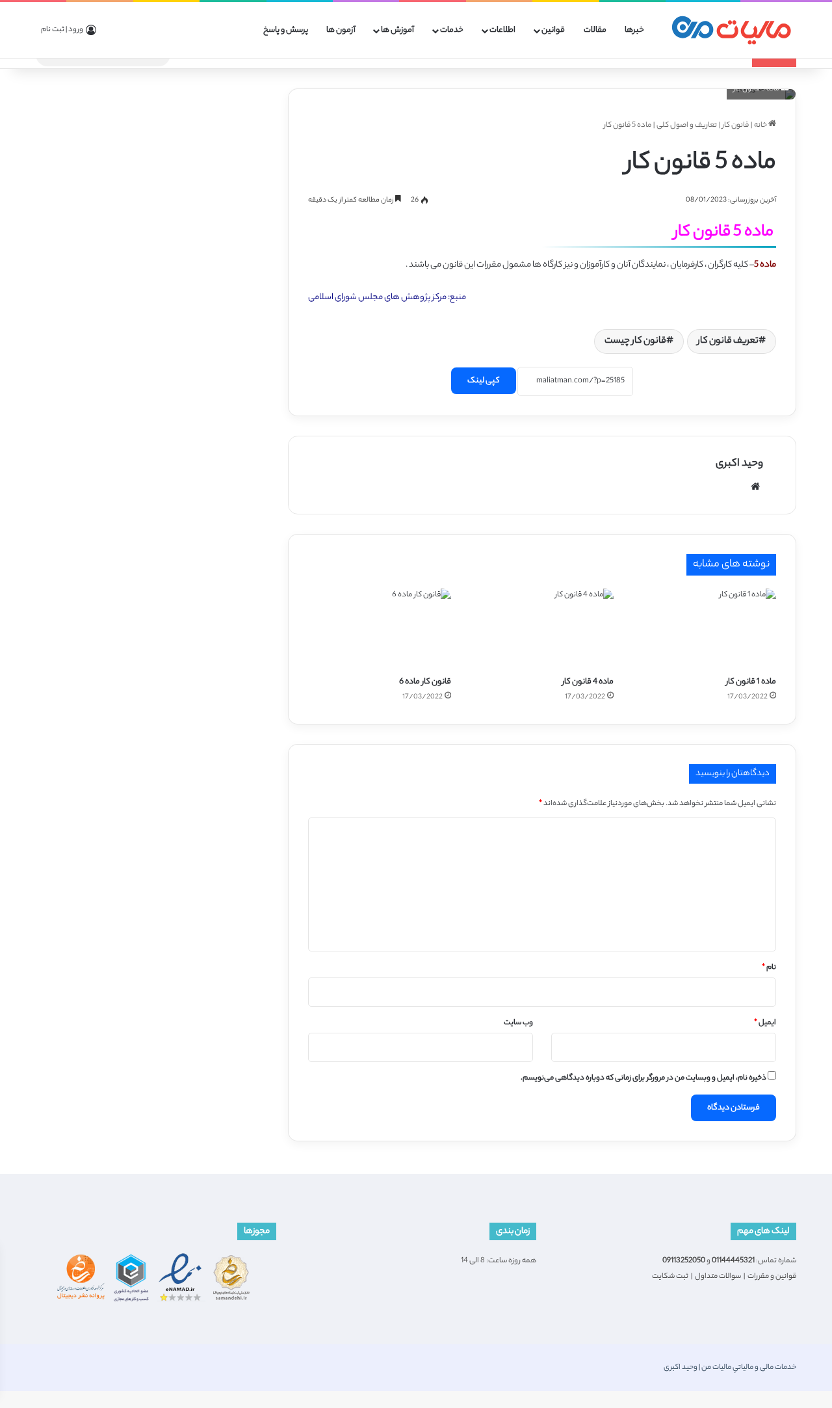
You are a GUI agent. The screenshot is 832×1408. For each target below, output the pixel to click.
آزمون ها (341, 30)
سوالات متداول (718, 1276)
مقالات (595, 30)
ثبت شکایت (670, 1276)
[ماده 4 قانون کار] (542, 629)
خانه (761, 125)
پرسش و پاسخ (285, 30)
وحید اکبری (739, 464)
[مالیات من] (731, 30)
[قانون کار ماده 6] (379, 629)
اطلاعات (502, 30)
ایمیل (765, 1022)
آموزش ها (397, 30)
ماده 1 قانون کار (751, 682)
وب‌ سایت (518, 1022)
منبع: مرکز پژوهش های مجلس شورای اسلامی (387, 297)
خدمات (451, 30)
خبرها (634, 30)
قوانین (553, 30)
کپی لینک (483, 381)
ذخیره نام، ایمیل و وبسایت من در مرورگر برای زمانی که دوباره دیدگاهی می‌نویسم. (643, 1078)
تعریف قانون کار (728, 341)
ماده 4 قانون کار (588, 682)
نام (769, 967)
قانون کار (735, 125)
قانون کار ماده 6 (425, 682)
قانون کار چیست (635, 341)
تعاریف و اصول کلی (686, 125)
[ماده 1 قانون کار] (704, 629)
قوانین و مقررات (772, 1276)
